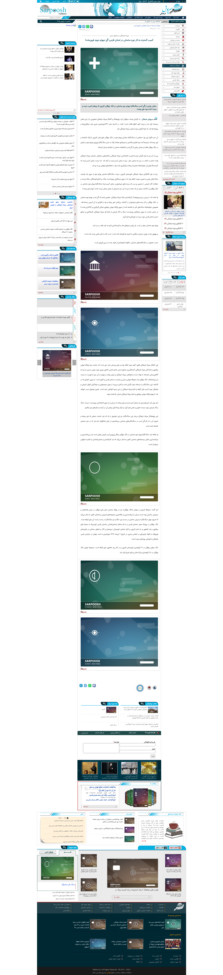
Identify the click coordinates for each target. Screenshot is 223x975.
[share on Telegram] (83, 26)
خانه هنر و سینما (104, 905)
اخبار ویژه (168, 17)
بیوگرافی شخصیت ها (62, 908)
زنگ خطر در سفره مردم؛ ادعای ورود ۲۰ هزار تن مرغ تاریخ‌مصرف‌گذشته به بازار (174, 255)
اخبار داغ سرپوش (169, 179)
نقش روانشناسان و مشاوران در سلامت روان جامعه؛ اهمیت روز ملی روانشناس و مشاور (108, 820)
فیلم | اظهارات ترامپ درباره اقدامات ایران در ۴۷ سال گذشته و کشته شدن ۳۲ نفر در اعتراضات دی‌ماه (81, 925)
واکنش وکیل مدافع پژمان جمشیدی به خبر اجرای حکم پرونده (51, 49)
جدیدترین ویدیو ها (174, 915)
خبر (182, 95)
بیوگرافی (129, 17)
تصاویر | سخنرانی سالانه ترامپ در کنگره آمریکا (119, 943)
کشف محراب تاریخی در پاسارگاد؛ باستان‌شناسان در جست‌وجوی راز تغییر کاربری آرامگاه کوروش (142, 717)
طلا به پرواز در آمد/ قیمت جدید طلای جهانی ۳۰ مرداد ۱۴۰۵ (149, 777)
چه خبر (68, 297)
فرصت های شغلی (114, 959)
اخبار (110, 17)
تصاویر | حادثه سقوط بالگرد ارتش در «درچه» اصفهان (82, 944)
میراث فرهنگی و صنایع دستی (142, 26)
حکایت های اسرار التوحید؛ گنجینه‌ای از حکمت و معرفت (56, 136)
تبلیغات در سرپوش (134, 956)
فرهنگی (69, 197)
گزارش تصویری (154, 962)
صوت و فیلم (174, 962)
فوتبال (128, 908)
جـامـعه (74, 319)
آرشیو (64, 2)
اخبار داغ (176, 17)
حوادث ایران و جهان (143, 911)
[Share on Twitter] (79, 26)
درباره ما (175, 956)
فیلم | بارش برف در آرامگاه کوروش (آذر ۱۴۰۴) (173, 895)
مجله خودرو (86, 911)
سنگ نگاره (113, 725)
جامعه (148, 905)
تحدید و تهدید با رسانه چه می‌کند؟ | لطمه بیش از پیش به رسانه (55, 238)
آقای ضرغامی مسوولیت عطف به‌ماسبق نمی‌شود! (58, 212)
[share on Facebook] (91, 26)
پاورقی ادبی (49, 852)
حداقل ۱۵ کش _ (155, 22)
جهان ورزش (126, 911)
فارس (103, 709)
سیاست (160, 905)
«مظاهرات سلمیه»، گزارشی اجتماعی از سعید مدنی (50, 282)
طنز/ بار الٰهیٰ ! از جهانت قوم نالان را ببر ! (62, 892)
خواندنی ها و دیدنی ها (61, 905)
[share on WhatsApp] (87, 26)
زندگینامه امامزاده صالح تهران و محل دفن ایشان (102, 787)
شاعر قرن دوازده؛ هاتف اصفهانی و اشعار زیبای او (68, 831)
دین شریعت (106, 911)
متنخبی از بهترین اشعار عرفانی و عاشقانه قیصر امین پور (56, 172)
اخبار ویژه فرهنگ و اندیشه (47, 110)
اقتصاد (161, 908)
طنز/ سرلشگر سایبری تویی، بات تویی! (63, 896)
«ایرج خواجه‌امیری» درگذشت (54, 57)
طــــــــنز (67, 852)
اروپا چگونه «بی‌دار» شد (50, 268)
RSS (138, 962)
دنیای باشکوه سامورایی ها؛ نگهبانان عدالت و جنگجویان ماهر (56, 144)
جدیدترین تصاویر (175, 934)
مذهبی (74, 336)
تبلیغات (47, 2)
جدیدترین (84, 733)
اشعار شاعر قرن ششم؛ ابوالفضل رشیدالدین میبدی (68, 836)
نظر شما (116, 742)
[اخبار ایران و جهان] (171, 16)
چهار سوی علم (85, 905)
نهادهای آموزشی (124, 905)
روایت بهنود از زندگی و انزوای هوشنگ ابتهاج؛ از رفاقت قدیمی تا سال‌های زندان (51, 67)
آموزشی (74, 311)
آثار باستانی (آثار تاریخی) (109, 717)
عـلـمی (74, 327)
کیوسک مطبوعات (119, 17)
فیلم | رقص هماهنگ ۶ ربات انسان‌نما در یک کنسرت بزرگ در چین (136, 890)
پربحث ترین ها (158, 17)
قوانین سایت (174, 959)
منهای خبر (148, 17)
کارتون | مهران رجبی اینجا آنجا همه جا (57, 373)
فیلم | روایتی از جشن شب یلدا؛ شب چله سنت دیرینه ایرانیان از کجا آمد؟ (173, 870)
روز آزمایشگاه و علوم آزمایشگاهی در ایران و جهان (108, 828)
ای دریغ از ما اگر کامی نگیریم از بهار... (61, 221)
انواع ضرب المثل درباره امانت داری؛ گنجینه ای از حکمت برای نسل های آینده (56, 159)
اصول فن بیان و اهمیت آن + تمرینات (62, 179)
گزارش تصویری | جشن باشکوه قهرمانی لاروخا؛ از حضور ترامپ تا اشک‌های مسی (156, 944)
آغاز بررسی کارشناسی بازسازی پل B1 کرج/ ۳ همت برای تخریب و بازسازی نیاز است (131, 777)
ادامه (166, 309)
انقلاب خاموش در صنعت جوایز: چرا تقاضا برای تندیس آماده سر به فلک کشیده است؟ (56, 123)
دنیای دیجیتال (85, 908)
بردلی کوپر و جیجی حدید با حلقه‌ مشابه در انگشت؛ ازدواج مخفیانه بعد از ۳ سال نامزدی (51, 76)
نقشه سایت (136, 959)
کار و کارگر (160, 911)
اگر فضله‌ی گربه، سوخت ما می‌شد (64, 899)
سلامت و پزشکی (144, 908)
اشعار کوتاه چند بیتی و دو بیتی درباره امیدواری (59, 150)
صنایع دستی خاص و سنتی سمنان (62, 186)
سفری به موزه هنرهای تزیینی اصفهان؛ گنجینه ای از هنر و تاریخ (56, 166)
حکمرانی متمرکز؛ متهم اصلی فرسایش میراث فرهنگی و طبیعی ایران (141, 725)
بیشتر (41, 245)
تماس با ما (155, 956)
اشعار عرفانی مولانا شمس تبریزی (73, 841)
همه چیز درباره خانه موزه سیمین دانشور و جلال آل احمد (56, 128)
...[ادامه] (144, 841)
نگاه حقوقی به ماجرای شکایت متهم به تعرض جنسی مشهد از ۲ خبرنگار (57, 230)
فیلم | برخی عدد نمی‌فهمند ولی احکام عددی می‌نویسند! (88, 895)
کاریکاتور (72, 346)
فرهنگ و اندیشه (155, 26)
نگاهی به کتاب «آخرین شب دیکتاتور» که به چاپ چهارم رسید (48, 256)
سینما (74, 302)
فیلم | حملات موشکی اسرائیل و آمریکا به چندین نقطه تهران (118, 925)
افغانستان (66, 911)
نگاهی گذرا (116, 956)
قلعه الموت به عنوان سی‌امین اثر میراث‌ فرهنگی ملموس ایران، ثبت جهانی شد (135, 708)
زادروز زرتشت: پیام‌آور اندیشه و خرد (112, 837)
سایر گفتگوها (169, 232)
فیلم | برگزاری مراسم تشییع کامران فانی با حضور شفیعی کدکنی (89, 870)
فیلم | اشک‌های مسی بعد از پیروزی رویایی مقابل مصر (156, 925)
